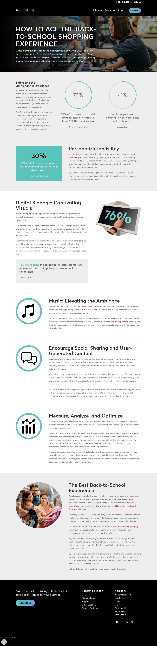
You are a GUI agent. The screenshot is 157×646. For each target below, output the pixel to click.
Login (138, 2)
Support (85, 601)
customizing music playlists (115, 321)
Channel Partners (90, 608)
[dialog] (4, 642)
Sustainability (121, 608)
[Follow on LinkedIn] (117, 622)
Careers (118, 605)
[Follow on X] (127, 622)
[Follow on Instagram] (132, 622)
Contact (85, 595)
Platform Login (88, 598)
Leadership (120, 598)
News (117, 601)
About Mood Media (123, 595)
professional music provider (84, 309)
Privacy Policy (121, 611)
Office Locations (89, 605)
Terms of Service (122, 614)
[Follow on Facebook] (122, 622)
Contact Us (134, 10)
